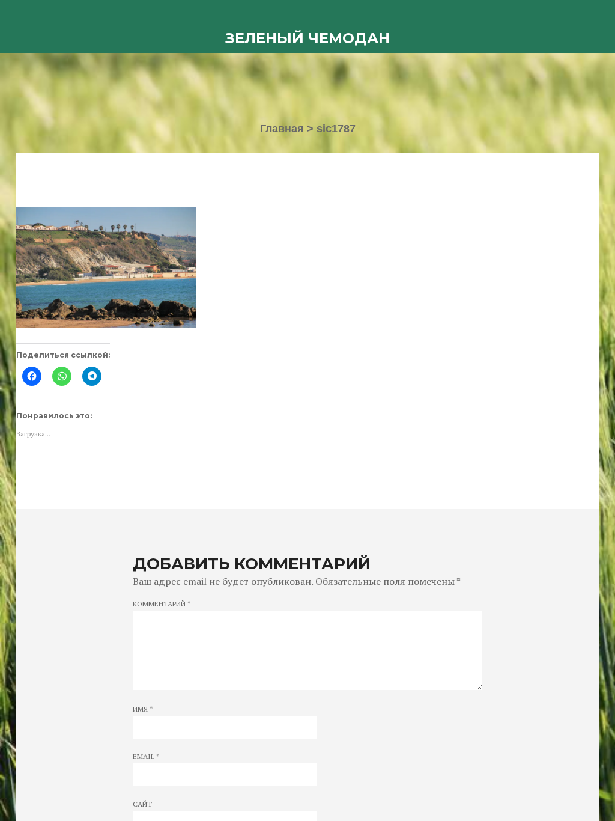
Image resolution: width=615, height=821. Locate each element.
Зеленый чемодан (307, 38)
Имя (143, 709)
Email (146, 756)
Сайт (142, 804)
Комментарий (162, 604)
